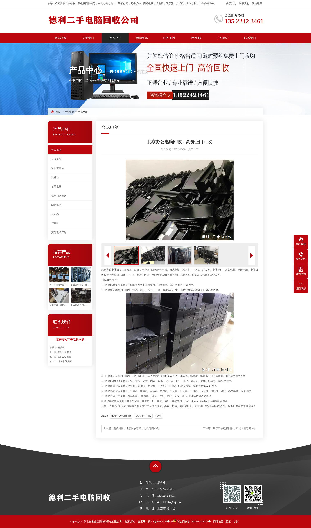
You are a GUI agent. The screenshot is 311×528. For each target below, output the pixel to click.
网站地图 (257, 3)
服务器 (55, 177)
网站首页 (61, 37)
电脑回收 (188, 285)
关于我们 (231, 3)
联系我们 (244, 3)
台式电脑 (83, 111)
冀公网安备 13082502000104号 (194, 521)
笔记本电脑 (57, 168)
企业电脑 (56, 159)
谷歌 (235, 521)
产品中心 (115, 37)
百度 (228, 521)
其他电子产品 (58, 232)
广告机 (55, 223)
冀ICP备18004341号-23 (160, 521)
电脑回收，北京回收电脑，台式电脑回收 (136, 428)
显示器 (55, 214)
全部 (158, 416)
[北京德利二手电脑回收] (93, 20)
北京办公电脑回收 (121, 416)
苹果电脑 (56, 186)
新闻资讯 (142, 37)
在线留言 (223, 37)
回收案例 (169, 37)
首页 (58, 111)
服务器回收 (171, 376)
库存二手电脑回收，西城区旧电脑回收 (234, 428)
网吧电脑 (56, 205)
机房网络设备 (58, 195)
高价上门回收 (143, 416)
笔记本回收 (212, 290)
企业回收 (196, 37)
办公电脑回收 (113, 269)
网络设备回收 (208, 386)
